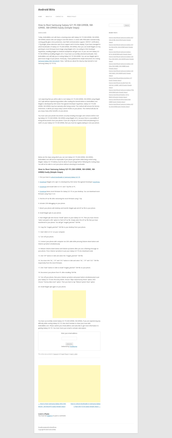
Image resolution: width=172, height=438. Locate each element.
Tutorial (55, 354)
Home (40, 16)
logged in (50, 416)
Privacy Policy (71, 16)
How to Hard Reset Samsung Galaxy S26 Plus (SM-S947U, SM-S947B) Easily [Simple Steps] (121, 59)
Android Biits (46, 9)
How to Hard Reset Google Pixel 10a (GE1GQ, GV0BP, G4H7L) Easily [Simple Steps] (120, 85)
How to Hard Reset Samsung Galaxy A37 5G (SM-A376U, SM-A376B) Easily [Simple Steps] (121, 47)
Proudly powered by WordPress (47, 427)
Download (43, 182)
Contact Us (59, 16)
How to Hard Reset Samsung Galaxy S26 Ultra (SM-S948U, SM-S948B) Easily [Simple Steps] (121, 66)
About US (49, 16)
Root (66, 354)
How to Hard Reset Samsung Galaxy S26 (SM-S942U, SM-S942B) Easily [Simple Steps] (121, 73)
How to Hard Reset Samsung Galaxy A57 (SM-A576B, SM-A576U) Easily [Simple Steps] (121, 40)
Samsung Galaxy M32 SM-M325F (49, 61)
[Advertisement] (69, 81)
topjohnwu (96, 182)
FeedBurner (73, 346)
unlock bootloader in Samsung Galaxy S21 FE (65, 177)
